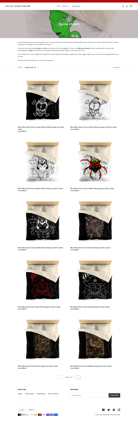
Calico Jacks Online (17, 6)
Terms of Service (53, 394)
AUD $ (31, 410)
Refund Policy (41, 394)
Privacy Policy (29, 394)
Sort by (20, 67)
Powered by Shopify (115, 414)
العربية (21, 410)
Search (20, 394)
